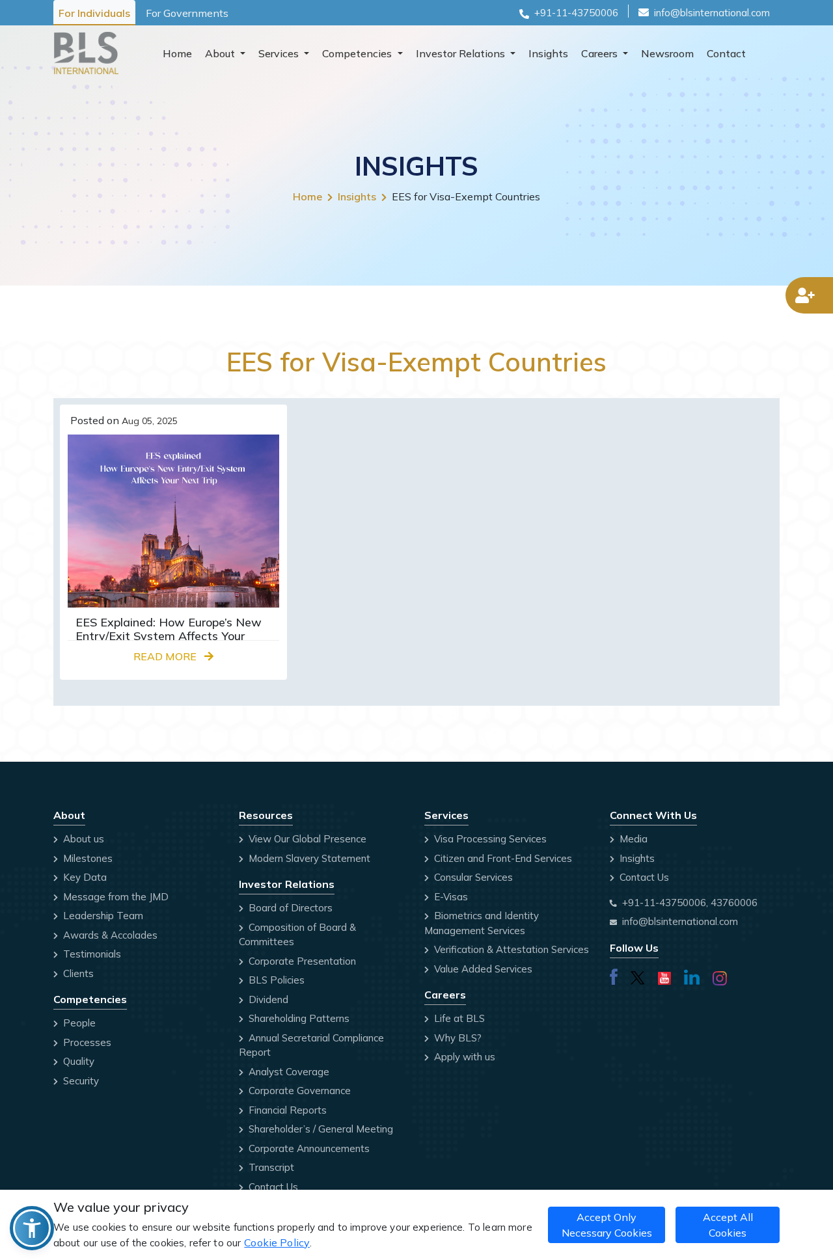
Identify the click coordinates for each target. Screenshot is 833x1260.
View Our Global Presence (306, 839)
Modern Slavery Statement (308, 858)
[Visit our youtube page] (664, 975)
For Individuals (94, 13)
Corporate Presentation (301, 961)
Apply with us (463, 1057)
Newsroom (667, 53)
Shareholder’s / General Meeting (319, 1129)
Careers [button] (600, 53)
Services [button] (279, 53)
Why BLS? (456, 1038)
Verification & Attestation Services (510, 949)
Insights (548, 53)
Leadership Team (102, 915)
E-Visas (449, 897)
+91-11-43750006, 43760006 (690, 902)
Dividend (267, 999)
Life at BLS (458, 1018)
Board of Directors (289, 908)
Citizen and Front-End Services (501, 858)
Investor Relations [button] (462, 53)
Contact (726, 53)
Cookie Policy (277, 1242)
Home (177, 53)
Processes (86, 1042)
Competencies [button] (358, 53)
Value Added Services (481, 969)
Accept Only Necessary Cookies (607, 1225)
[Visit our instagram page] (720, 975)
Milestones (87, 858)
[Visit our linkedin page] (692, 975)
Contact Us (272, 1187)
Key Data (84, 877)
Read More (166, 656)
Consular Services (472, 877)
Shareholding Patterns (297, 1018)
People (78, 1023)
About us (82, 839)
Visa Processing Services (489, 839)
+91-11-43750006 (576, 13)
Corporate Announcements (308, 1148)
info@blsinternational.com (712, 13)
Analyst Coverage (287, 1072)
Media (632, 839)
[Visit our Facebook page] (614, 975)
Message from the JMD (115, 897)
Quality (77, 1061)
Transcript (270, 1167)
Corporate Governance (298, 1090)
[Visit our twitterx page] (638, 975)
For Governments (187, 13)
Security (80, 1081)
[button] (32, 1228)
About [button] (221, 53)
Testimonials (91, 954)
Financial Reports (286, 1110)
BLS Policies (275, 980)
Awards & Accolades (109, 935)
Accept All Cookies (728, 1225)
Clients (77, 973)
